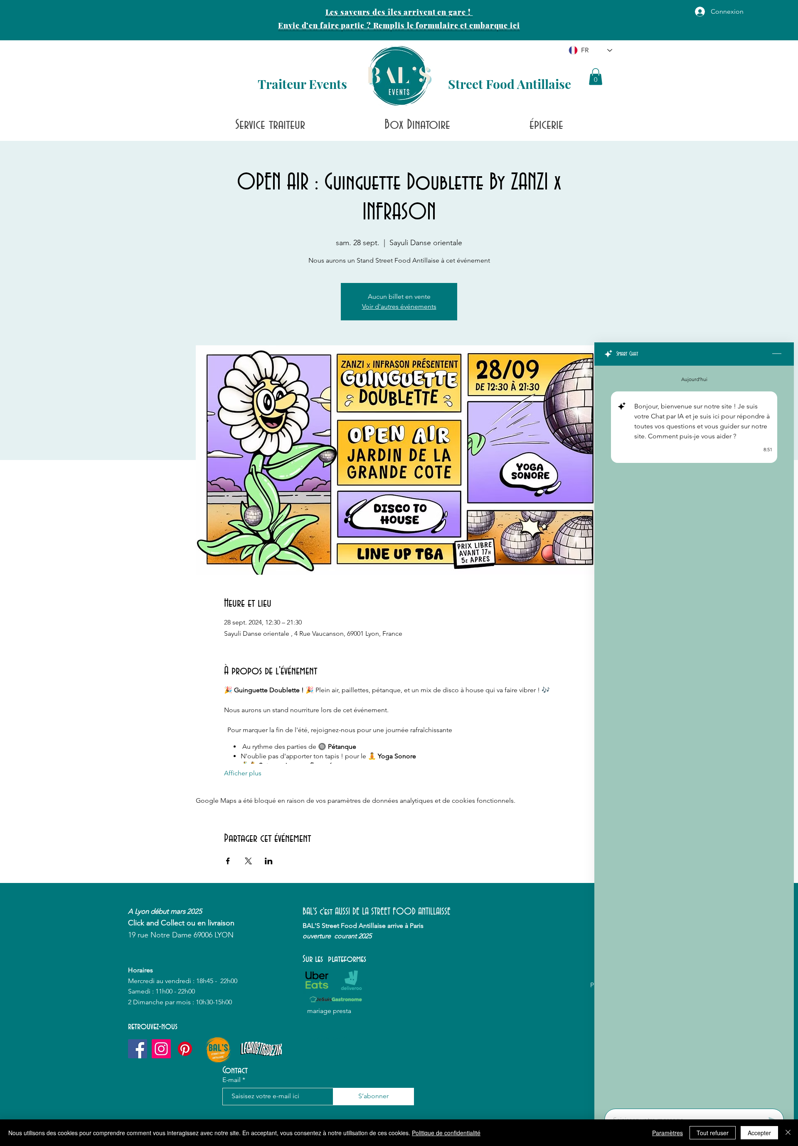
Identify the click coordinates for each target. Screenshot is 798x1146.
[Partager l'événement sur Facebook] (228, 861)
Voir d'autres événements (399, 306)
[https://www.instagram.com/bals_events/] (161, 1048)
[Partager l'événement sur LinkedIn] (269, 861)
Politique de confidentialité (446, 1133)
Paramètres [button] (667, 1133)
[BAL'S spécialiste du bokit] (185, 1048)
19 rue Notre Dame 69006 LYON (181, 934)
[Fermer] (788, 1132)
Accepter (759, 1133)
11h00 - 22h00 (175, 991)
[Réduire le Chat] (776, 354)
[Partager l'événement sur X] (248, 861)
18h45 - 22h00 (217, 981)
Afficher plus (242, 773)
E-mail (231, 1080)
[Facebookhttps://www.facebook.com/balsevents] (137, 1048)
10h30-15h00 (214, 1002)
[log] (694, 735)
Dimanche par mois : (164, 1002)
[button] (596, 76)
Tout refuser (713, 1133)
